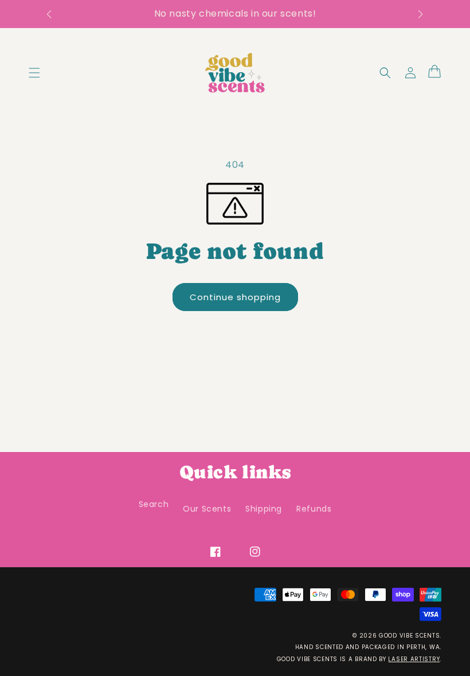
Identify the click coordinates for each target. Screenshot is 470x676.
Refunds (313, 508)
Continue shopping (239, 296)
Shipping (263, 508)
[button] (54, 14)
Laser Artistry (414, 659)
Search (154, 504)
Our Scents (207, 508)
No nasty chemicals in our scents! (235, 13)
